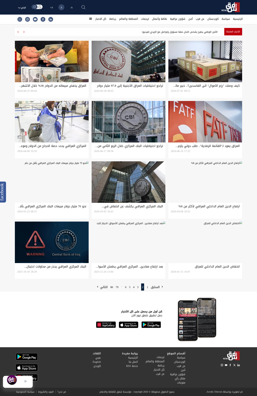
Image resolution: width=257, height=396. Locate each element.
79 (117, 287)
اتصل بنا (133, 361)
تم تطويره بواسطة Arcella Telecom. (224, 391)
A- (71, 7)
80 (111, 287)
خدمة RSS (132, 365)
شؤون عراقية (177, 18)
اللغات (97, 353)
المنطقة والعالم (128, 18)
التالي (103, 287)
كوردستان (213, 18)
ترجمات (145, 18)
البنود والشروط (46, 392)
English (97, 361)
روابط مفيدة (130, 353)
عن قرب (200, 18)
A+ (51, 7)
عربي (98, 357)
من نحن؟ (61, 392)
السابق (156, 287)
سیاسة (226, 18)
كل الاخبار (100, 18)
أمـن (190, 18)
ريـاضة (112, 18)
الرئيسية (238, 18)
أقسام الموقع (176, 353)
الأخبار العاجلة (233, 31)
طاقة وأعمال (159, 18)
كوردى (97, 365)
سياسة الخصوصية (25, 392)
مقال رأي (180, 378)
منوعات (181, 382)
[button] (18, 32)
